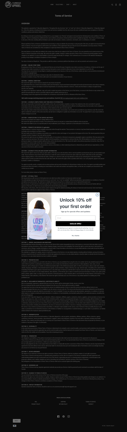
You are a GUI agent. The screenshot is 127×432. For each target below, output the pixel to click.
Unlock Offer (75, 223)
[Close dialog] (97, 194)
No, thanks (75, 235)
